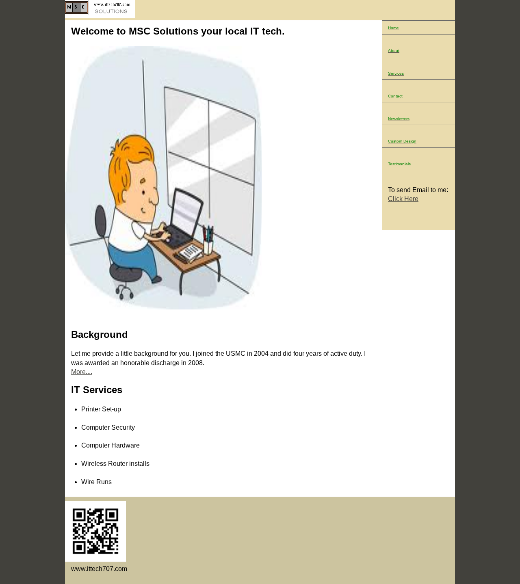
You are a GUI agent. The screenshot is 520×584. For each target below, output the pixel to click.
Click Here (403, 198)
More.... (81, 371)
